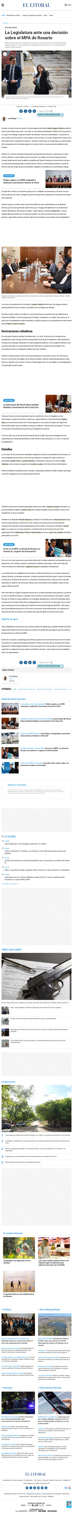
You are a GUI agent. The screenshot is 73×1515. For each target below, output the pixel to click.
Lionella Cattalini (37, 304)
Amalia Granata (59, 520)
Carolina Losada (36, 464)
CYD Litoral (37, 1480)
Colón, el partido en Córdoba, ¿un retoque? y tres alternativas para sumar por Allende (35, 851)
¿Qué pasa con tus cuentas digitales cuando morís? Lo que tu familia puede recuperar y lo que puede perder (35, 877)
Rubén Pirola (15, 461)
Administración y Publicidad (51, 1494)
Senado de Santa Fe (61, 689)
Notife (37, 1483)
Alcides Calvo (26, 510)
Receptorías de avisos (33, 1494)
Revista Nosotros (17, 1480)
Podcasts (45, 1480)
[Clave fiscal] (68, 1507)
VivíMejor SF (66, 1480)
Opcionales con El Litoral (38, 1496)
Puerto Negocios (28, 1483)
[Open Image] (5, 54)
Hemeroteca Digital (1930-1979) (14, 1494)
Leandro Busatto (28, 461)
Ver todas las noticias (9, 884)
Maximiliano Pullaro (22, 532)
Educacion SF (45, 1483)
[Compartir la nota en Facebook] (21, 111)
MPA (15, 689)
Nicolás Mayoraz (25, 520)
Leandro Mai (55, 211)
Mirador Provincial (55, 1480)
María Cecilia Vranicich (16, 324)
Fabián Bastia (36, 532)
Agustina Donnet (32, 567)
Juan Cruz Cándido (56, 532)
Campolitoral (6, 1480)
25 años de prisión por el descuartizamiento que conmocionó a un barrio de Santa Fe (37, 860)
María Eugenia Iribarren (56, 128)
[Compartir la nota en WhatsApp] (30, 111)
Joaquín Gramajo (52, 507)
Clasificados (28, 1480)
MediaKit (51, 1496)
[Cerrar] (61, 115)
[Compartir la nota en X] (25, 111)
